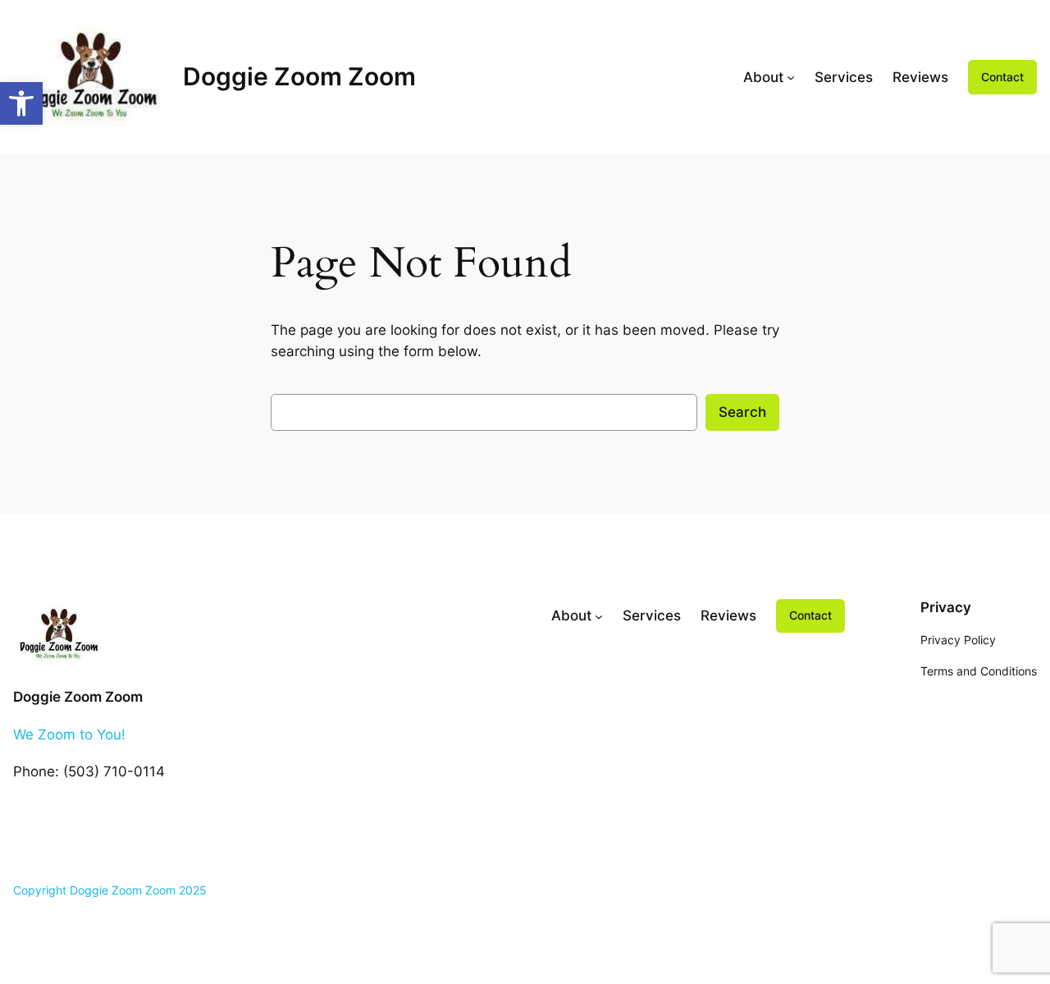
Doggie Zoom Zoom (299, 76)
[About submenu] (791, 77)
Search (742, 412)
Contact (1002, 77)
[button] (21, 103)
